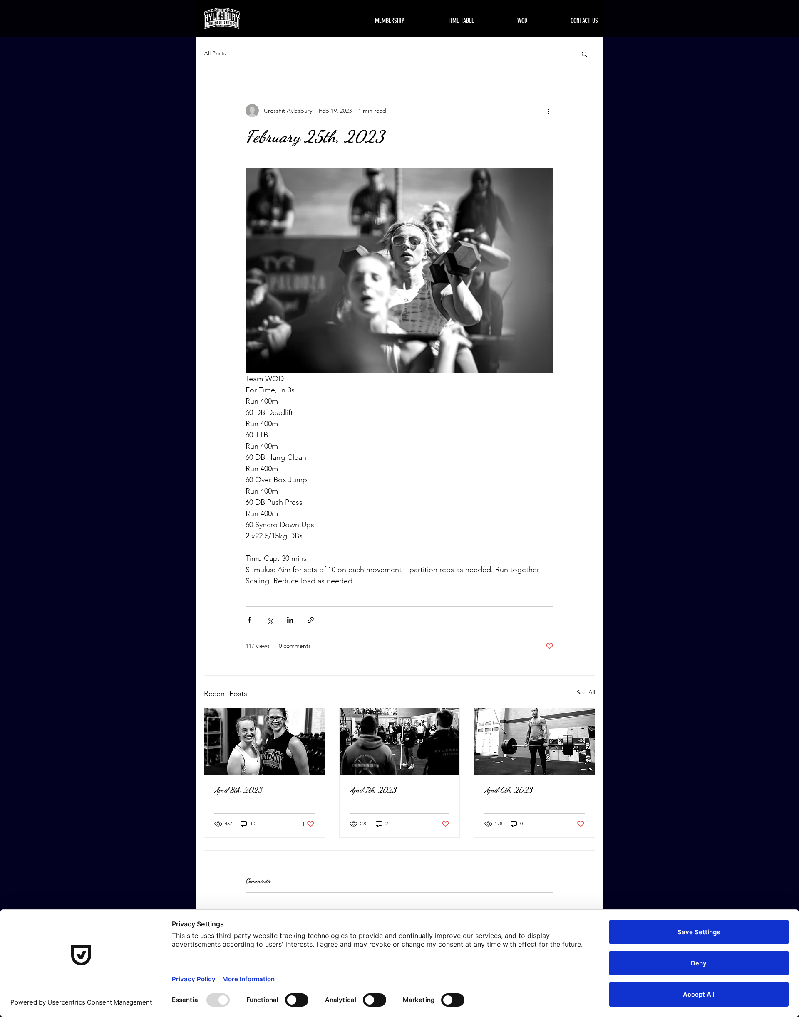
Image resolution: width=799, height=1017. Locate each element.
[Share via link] (311, 620)
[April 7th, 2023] (400, 741)
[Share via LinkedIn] (290, 620)
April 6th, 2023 (508, 790)
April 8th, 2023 (238, 790)
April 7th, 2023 (373, 790)
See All (586, 692)
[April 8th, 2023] (264, 741)
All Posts (215, 53)
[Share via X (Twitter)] (270, 620)
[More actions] (548, 111)
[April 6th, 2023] (534, 741)
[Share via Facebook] (249, 620)
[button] (584, 53)
